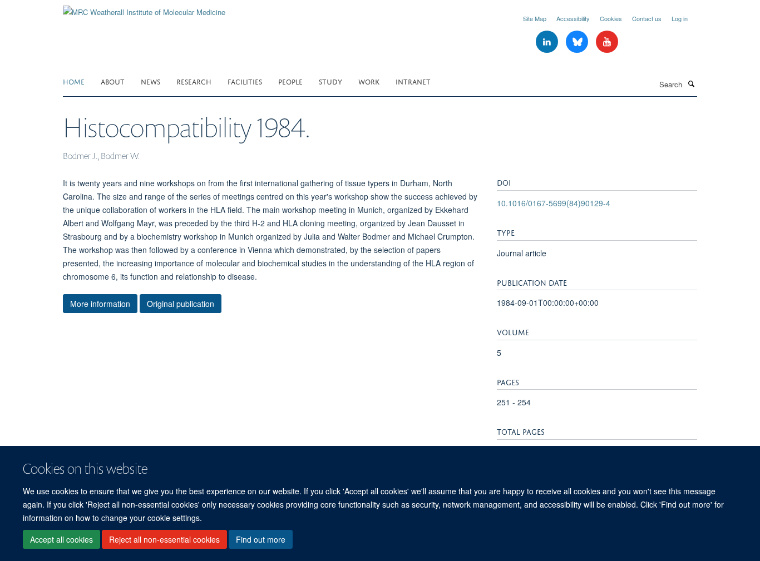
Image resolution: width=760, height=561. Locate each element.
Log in (680, 18)
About (113, 81)
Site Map (534, 18)
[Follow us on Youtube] (607, 42)
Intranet (413, 81)
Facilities (245, 81)
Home (74, 81)
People (290, 81)
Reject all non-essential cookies (164, 539)
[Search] (691, 83)
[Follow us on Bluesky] (578, 42)
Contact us (647, 18)
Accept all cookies (61, 539)
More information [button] (100, 303)
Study (330, 81)
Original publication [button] (180, 303)
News (150, 81)
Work (368, 81)
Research (193, 81)
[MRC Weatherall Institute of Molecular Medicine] (144, 8)
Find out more (260, 539)
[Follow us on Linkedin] (548, 42)
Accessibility (573, 18)
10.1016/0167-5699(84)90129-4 (553, 202)
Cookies (611, 18)
